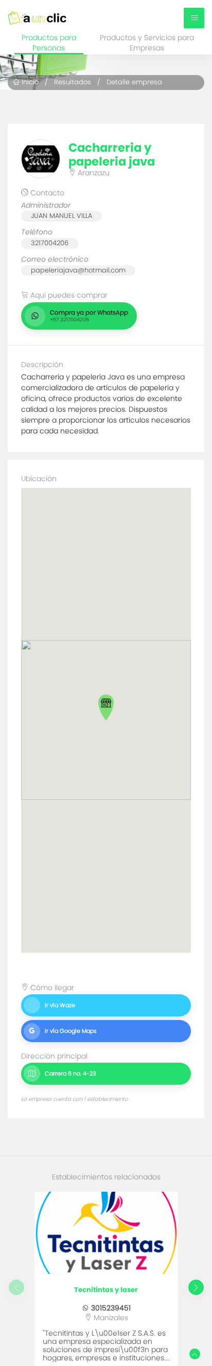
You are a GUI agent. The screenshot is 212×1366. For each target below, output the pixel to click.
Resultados (72, 82)
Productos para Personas (49, 43)
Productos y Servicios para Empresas (147, 43)
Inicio (29, 82)
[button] (106, 707)
